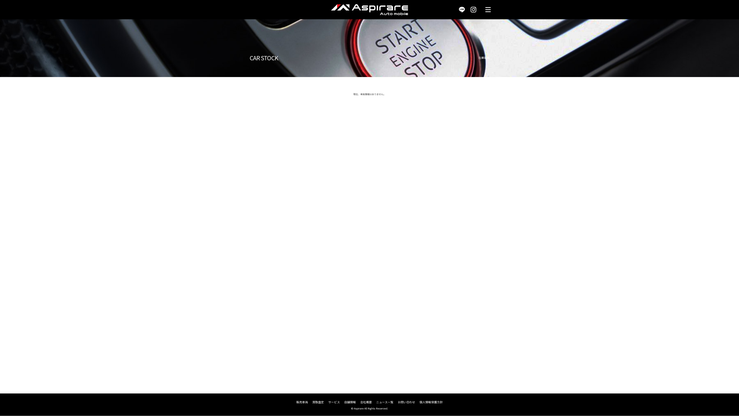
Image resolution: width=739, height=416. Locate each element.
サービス (334, 402)
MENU (488, 9)
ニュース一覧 (384, 402)
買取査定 (318, 402)
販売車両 (302, 402)
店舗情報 (350, 402)
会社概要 (366, 402)
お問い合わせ (406, 402)
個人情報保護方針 (431, 402)
